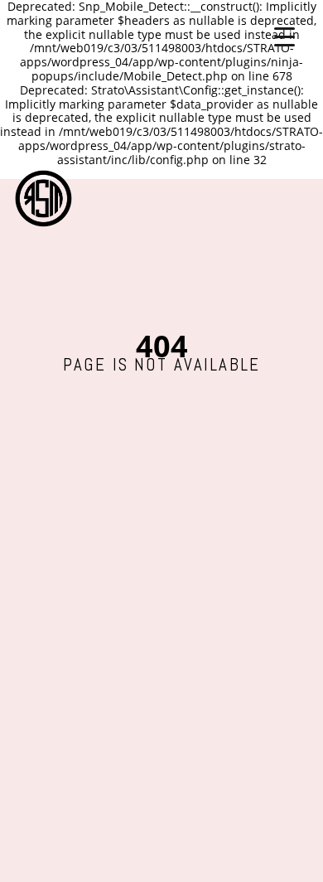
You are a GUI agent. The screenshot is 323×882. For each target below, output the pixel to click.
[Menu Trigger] (284, 35)
